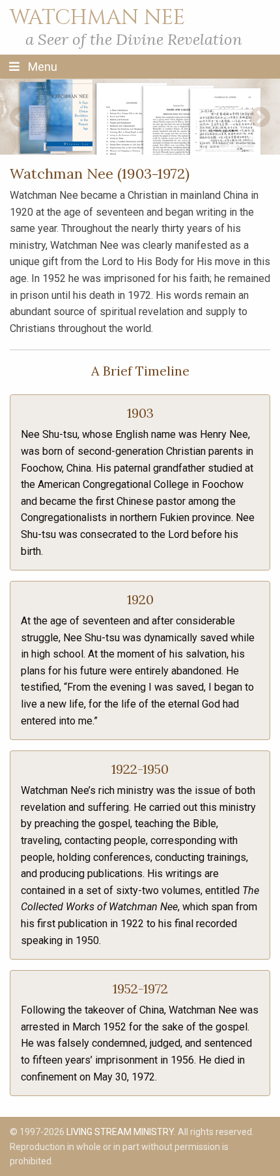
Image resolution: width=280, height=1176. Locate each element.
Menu (41, 66)
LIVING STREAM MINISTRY (120, 1132)
